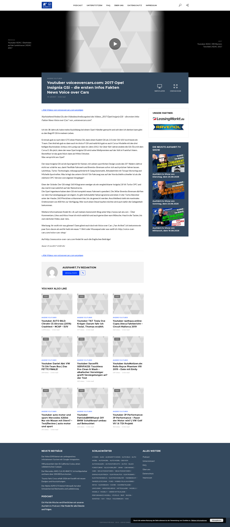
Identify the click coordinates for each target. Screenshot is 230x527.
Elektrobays (129, 474)
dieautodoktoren (123, 471)
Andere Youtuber (54, 78)
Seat (122, 495)
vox (127, 499)
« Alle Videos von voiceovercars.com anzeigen (62, 110)
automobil (103, 460)
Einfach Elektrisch (100, 474)
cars (94, 471)
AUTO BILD (126, 457)
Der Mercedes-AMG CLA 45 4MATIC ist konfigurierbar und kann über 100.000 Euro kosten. (64, 472)
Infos (94, 485)
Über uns (119, 5)
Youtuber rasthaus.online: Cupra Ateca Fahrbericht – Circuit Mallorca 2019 (128, 324)
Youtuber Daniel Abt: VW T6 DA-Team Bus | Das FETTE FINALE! (56, 366)
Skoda (128, 495)
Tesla (108, 499)
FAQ (108, 5)
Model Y (103, 492)
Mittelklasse (122, 488)
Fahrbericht (131, 478)
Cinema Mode (175, 91)
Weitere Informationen (199, 520)
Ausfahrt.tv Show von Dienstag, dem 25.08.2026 (166, 175)
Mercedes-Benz (108, 488)
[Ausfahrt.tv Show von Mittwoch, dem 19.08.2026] (168, 217)
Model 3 (133, 488)
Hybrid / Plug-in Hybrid (124, 481)
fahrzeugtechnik (99, 481)
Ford (111, 481)
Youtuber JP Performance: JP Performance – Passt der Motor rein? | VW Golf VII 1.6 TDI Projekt (128, 419)
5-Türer (95, 457)
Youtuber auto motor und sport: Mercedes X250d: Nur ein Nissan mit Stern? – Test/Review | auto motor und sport (57, 421)
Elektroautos (116, 474)
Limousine (96, 488)
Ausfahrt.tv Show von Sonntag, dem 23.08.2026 (166, 202)
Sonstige (96, 499)
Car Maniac (129, 468)
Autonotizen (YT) (113, 464)
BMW (120, 468)
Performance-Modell (101, 495)
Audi (102, 457)
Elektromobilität (116, 478)
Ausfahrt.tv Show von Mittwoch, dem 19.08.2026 (166, 229)
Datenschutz (135, 5)
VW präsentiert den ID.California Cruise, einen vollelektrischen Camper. (61, 465)
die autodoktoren (105, 471)
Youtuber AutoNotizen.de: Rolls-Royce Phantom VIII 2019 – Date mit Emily (128, 366)
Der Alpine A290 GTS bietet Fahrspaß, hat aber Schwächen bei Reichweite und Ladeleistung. (61, 487)
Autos (124, 464)
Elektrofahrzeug (99, 478)
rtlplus (115, 495)
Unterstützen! (94, 5)
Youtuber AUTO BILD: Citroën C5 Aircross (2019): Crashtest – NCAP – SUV (56, 324)
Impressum (151, 5)
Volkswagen (117, 499)
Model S (95, 492)
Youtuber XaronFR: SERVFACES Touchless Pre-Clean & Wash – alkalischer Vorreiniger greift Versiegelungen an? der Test (92, 370)
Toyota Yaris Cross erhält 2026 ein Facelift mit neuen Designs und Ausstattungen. (63, 479)
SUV (102, 499)
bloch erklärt (110, 468)
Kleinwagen (103, 485)
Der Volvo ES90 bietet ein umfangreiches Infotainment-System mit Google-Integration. (61, 458)
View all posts (71, 273)
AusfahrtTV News (113, 457)
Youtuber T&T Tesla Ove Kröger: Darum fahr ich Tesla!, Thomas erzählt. (91, 324)
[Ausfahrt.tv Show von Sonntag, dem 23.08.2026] (168, 190)
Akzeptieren (216, 520)
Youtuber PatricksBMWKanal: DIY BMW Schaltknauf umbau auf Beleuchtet (91, 419)
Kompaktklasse (124, 485)
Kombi (113, 485)
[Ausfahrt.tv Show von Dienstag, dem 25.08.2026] (168, 163)
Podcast (78, 5)
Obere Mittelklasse (117, 492)
